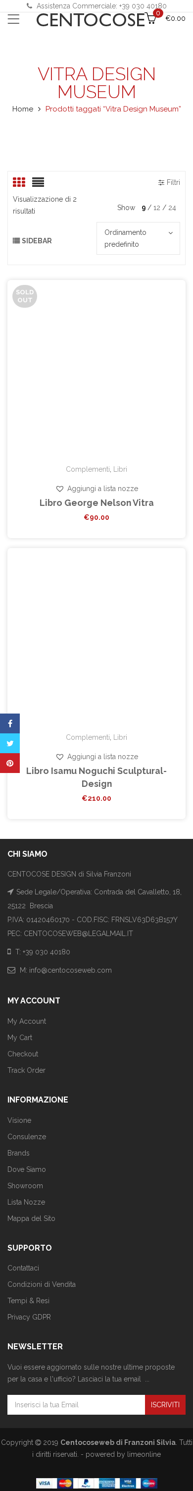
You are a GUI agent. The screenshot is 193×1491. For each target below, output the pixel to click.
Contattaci (23, 1268)
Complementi (88, 469)
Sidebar (37, 241)
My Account (26, 1021)
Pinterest (10, 763)
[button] (96, 489)
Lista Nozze (26, 1202)
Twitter (10, 743)
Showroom (25, 1186)
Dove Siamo (26, 1169)
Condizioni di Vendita (41, 1284)
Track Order (26, 1070)
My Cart (19, 1038)
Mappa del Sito (31, 1218)
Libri (120, 469)
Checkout (22, 1054)
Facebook (10, 723)
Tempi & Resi (28, 1301)
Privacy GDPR (29, 1317)
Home (22, 109)
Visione (19, 1120)
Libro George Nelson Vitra (97, 502)
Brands (18, 1153)
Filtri (173, 182)
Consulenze (26, 1137)
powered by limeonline (123, 1454)
